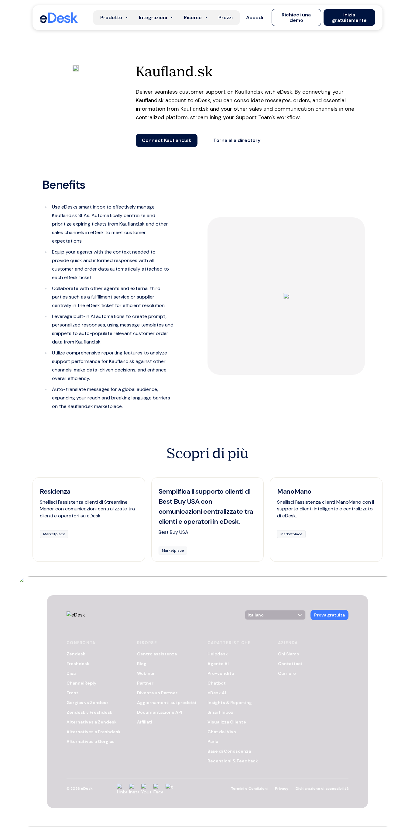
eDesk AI (217, 693)
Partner (145, 683)
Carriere (287, 673)
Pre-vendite (221, 673)
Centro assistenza (157, 654)
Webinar (146, 673)
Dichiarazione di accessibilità (322, 788)
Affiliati (144, 722)
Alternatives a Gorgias (91, 741)
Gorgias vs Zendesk (88, 702)
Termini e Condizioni (249, 788)
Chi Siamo (288, 654)
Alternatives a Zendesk (92, 722)
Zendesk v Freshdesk (89, 712)
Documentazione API (159, 712)
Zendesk (76, 654)
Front (72, 693)
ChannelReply (81, 683)
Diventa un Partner (157, 693)
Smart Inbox (220, 712)
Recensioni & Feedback (233, 761)
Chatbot (217, 683)
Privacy (281, 788)
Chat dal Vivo (222, 731)
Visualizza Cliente (227, 722)
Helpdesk (218, 654)
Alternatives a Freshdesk (94, 731)
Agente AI (218, 663)
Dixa (71, 673)
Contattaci (290, 663)
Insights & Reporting (230, 702)
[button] (254, 17)
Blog (141, 663)
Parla (213, 741)
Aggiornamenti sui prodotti (166, 702)
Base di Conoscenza (229, 751)
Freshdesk (78, 663)
